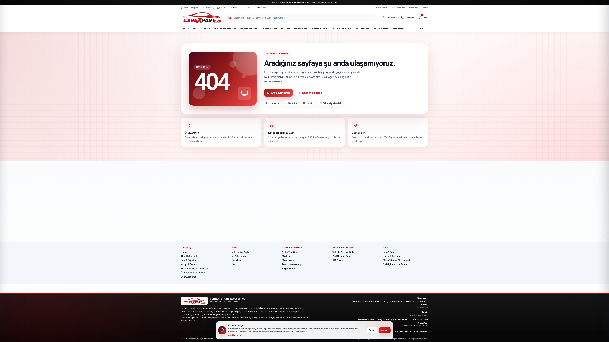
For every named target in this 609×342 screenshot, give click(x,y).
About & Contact (189, 256)
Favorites (236, 260)
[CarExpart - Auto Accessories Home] (201, 17)
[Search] (229, 17)
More (419, 28)
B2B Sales (337, 260)
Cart (233, 264)
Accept (384, 330)
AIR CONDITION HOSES (224, 28)
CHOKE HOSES (319, 28)
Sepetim (292, 103)
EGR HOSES (399, 28)
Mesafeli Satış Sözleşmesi (194, 268)
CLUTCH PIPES (361, 28)
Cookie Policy (234, 335)
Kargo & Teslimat (189, 264)
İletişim (310, 103)
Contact (425, 8)
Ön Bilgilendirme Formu (193, 272)
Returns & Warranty (291, 264)
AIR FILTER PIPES (269, 28)
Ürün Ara (274, 103)
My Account (288, 260)
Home (206, 28)
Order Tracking (382, 8)
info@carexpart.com (419, 315)
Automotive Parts (240, 252)
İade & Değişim (188, 260)
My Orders (287, 256)
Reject (372, 330)
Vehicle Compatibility (343, 252)
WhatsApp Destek (332, 103)
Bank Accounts (398, 8)
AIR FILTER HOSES (248, 28)
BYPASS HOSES (301, 28)
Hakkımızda (413, 8)
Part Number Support (343, 256)
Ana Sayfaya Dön (280, 92)
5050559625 (422, 307)
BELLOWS (285, 28)
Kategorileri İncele (312, 92)
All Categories (238, 256)
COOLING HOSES (381, 28)
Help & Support (289, 268)
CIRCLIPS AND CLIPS (340, 28)
